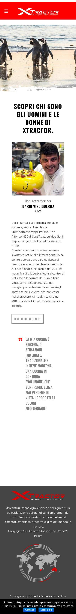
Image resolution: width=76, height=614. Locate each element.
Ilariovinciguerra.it (27, 319)
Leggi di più (46, 610)
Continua (29, 610)
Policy (38, 536)
